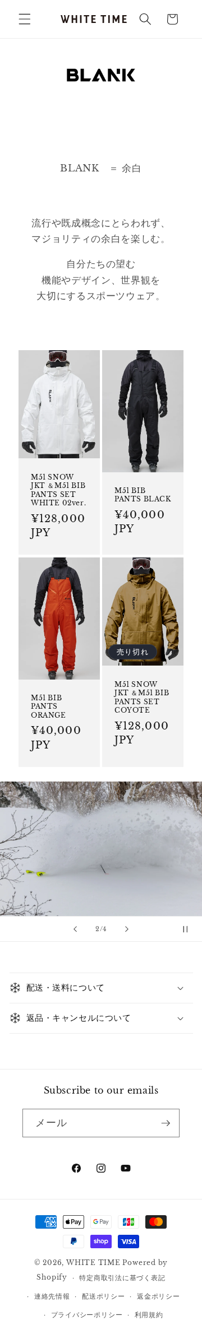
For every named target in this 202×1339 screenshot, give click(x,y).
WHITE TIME (93, 1262)
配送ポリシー (103, 1296)
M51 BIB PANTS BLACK (142, 495)
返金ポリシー (158, 1296)
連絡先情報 (52, 1296)
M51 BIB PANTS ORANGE (48, 706)
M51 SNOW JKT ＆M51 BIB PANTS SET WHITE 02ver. (58, 490)
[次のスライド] (126, 929)
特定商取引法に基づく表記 (122, 1277)
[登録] (165, 1123)
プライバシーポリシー (87, 1314)
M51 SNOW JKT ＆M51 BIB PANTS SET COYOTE (141, 697)
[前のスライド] (75, 929)
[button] (24, 19)
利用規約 (149, 1314)
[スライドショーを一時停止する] (189, 929)
